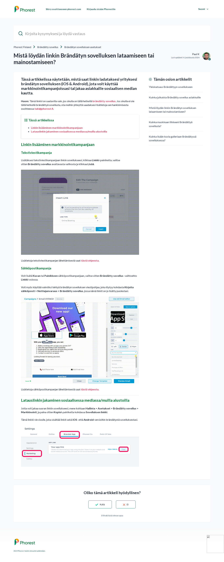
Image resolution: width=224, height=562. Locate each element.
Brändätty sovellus (47, 47)
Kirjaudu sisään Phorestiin (101, 9)
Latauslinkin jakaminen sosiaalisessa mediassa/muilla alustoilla (69, 131)
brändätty (98, 101)
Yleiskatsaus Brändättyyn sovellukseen (171, 86)
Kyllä (102, 504)
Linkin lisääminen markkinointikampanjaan (57, 127)
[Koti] (25, 9)
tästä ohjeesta (90, 260)
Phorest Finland (22, 47)
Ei (128, 504)
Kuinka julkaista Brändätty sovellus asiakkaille (175, 97)
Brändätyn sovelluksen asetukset (82, 47)
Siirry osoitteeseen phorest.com (63, 9)
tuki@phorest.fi (43, 108)
